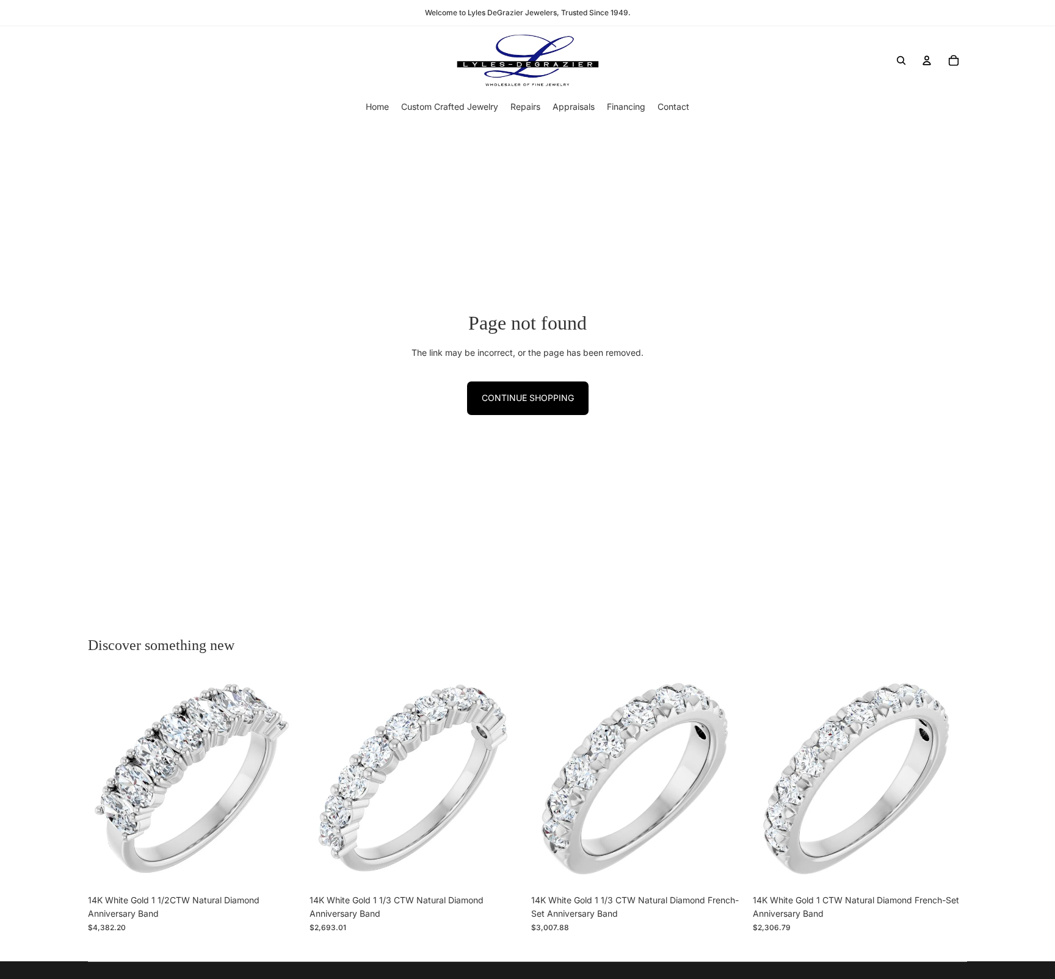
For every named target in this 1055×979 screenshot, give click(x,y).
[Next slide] (284, 781)
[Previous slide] (106, 781)
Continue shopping (528, 397)
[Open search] (901, 60)
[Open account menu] (926, 60)
